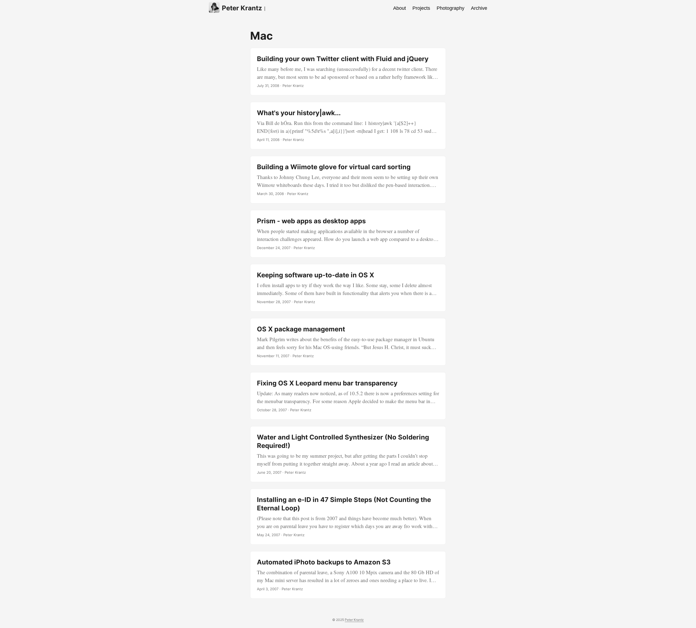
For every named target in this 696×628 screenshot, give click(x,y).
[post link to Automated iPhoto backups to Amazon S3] (348, 574)
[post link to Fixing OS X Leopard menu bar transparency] (348, 395)
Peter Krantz (242, 8)
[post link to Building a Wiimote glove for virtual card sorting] (348, 179)
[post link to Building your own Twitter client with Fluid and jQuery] (348, 71)
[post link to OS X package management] (348, 341)
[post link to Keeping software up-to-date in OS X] (348, 287)
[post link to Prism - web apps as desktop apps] (348, 233)
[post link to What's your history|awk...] (348, 125)
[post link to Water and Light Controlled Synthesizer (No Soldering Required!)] (348, 454)
